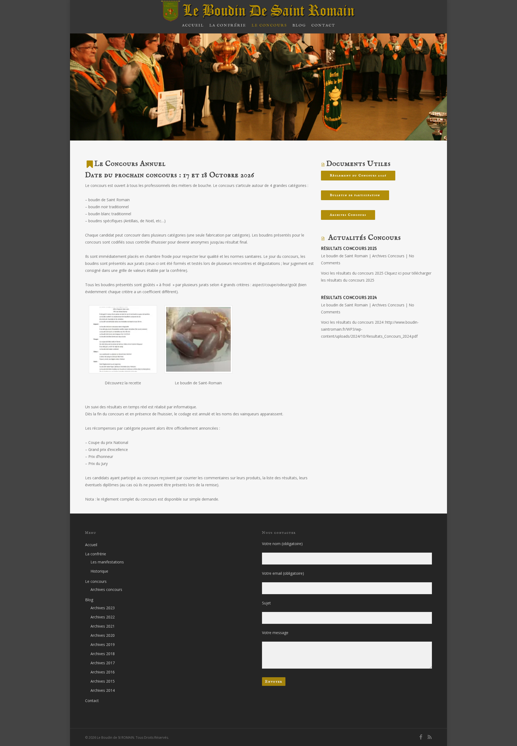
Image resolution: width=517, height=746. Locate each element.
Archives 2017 (102, 662)
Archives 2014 (102, 690)
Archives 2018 (102, 653)
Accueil (91, 544)
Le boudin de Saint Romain (344, 255)
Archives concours (106, 589)
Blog (89, 599)
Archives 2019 (102, 644)
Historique (99, 571)
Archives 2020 (102, 635)
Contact (92, 700)
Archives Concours (388, 255)
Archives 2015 (102, 681)
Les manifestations (107, 561)
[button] (122, 347)
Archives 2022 (102, 617)
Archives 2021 (102, 626)
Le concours (96, 581)
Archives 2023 (102, 607)
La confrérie (95, 553)
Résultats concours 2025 (348, 248)
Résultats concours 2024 (349, 297)
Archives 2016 (102, 672)
